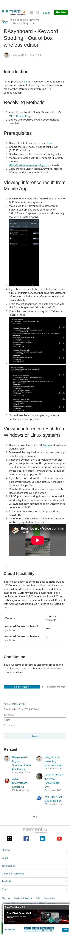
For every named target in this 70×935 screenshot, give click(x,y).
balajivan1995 (20, 55)
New (65, 22)
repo (49, 143)
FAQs (38, 898)
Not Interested (9, 930)
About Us (6, 898)
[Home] (13, 12)
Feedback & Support (23, 898)
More (11, 19)
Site (31, 12)
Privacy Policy (10, 903)
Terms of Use (49, 898)
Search (38, 12)
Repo (46, 445)
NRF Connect (18, 116)
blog (24, 81)
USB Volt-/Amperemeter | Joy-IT (28, 165)
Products (6, 881)
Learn (5, 858)
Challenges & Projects (13, 874)
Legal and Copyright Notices (32, 903)
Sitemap (51, 903)
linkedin (42, 838)
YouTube (59, 838)
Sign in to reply (21, 687)
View (65, 929)
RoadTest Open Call (15, 907)
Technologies (8, 866)
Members (6, 850)
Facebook (26, 838)
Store (4, 889)
